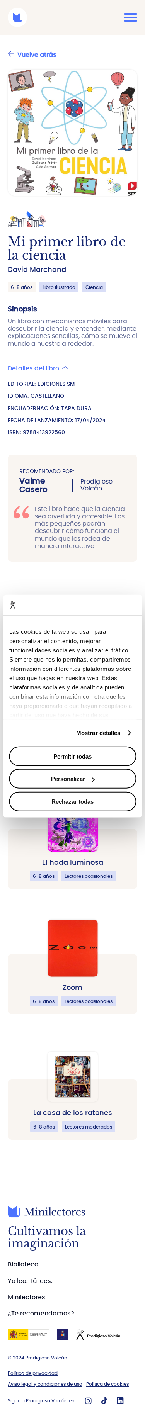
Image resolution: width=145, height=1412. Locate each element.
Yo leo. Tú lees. (30, 1281)
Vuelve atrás (36, 55)
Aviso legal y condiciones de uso (45, 1384)
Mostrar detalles (98, 733)
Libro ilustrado (59, 287)
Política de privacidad (33, 1373)
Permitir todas (72, 756)
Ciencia (94, 287)
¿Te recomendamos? (41, 1313)
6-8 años (21, 287)
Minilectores (26, 1297)
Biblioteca (23, 1264)
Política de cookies (107, 1384)
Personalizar (68, 779)
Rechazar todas (72, 801)
